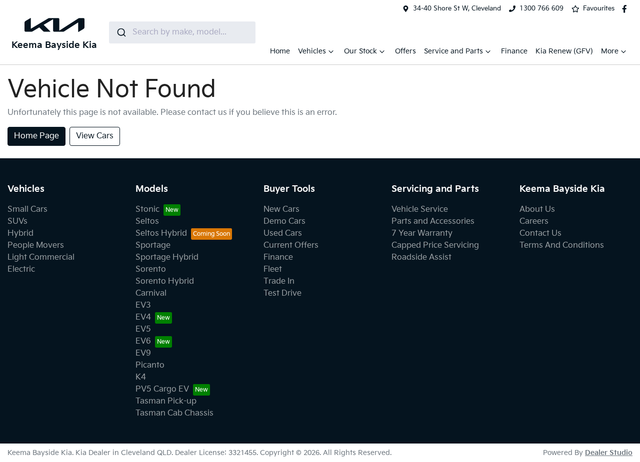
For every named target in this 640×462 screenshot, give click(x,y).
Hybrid (21, 233)
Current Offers (291, 245)
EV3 (143, 305)
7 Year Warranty (422, 233)
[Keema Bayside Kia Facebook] (626, 9)
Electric (21, 269)
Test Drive (283, 293)
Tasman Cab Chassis (175, 413)
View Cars (95, 136)
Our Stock (360, 51)
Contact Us (541, 233)
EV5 (143, 329)
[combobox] (182, 32)
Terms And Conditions (562, 245)
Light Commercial (41, 257)
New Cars (282, 209)
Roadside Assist (422, 257)
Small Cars (28, 209)
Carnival (151, 293)
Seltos (147, 221)
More (609, 51)
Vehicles (312, 51)
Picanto (150, 365)
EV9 (143, 353)
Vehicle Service (420, 209)
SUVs (18, 221)
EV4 (143, 317)
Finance (514, 51)
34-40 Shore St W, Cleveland (457, 8)
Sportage (153, 245)
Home (280, 51)
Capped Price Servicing (435, 245)
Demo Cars (285, 221)
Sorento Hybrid (165, 281)
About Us (537, 209)
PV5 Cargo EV (162, 389)
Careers (534, 221)
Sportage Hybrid (167, 257)
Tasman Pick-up (166, 401)
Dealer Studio (608, 453)
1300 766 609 (542, 8)
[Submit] (120, 32)
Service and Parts (453, 51)
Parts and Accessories (433, 221)
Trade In (279, 281)
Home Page (36, 136)
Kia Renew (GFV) (564, 51)
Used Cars (283, 233)
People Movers (36, 245)
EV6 (143, 341)
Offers (405, 51)
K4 (141, 377)
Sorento (151, 269)
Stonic (148, 209)
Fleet (273, 269)
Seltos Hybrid (161, 233)
